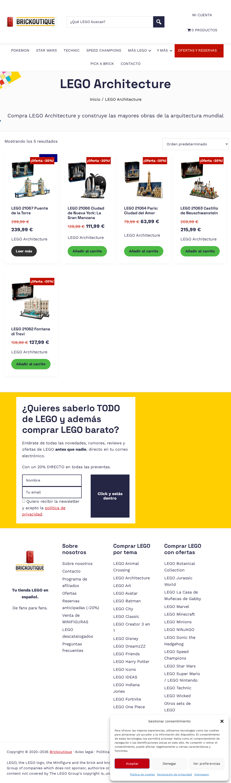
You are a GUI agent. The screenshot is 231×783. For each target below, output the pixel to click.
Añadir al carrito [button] (87, 251)
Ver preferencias (206, 764)
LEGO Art (122, 585)
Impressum (201, 774)
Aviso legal (84, 752)
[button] (222, 721)
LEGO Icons (124, 669)
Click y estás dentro (110, 495)
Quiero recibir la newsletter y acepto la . (50, 507)
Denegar (169, 764)
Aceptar (132, 764)
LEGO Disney (125, 638)
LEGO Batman (127, 600)
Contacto (71, 571)
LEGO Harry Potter (131, 661)
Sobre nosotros (77, 563)
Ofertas (69, 593)
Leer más (24, 251)
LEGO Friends (126, 653)
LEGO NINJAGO (179, 629)
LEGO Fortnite (127, 699)
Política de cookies (142, 774)
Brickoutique (61, 752)
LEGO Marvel (176, 606)
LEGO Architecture (29, 239)
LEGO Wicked (177, 695)
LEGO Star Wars (180, 666)
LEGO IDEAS (125, 677)
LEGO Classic (126, 616)
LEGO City (123, 608)
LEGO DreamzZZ (129, 646)
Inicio (95, 99)
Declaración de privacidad (174, 774)
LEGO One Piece (129, 706)
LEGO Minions (178, 621)
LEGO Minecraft (179, 614)
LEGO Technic (177, 687)
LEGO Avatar (125, 593)
